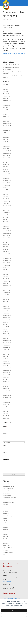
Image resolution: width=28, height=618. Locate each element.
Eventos (5, 522)
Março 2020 (6, 251)
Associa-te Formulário (8, 502)
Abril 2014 (5, 413)
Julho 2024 (5, 135)
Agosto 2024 (6, 132)
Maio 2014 (5, 411)
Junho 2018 (6, 299)
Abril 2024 (5, 141)
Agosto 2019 (6, 267)
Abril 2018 (5, 304)
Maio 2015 (5, 384)
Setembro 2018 (6, 292)
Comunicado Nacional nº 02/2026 (11, 67)
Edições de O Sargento (8, 516)
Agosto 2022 (6, 187)
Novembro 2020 (7, 233)
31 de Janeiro (6, 484)
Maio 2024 (5, 139)
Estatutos (5, 518)
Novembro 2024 (7, 125)
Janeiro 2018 (6, 310)
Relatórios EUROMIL (8, 552)
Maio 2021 (5, 221)
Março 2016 (6, 361)
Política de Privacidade (8, 547)
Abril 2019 (5, 276)
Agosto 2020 (6, 240)
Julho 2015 (5, 379)
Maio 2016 (5, 356)
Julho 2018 (5, 297)
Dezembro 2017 (7, 313)
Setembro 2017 (6, 320)
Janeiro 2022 (6, 203)
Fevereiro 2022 (6, 201)
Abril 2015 (5, 386)
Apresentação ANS (7, 495)
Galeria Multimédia (7, 525)
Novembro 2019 (7, 260)
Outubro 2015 (6, 372)
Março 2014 (6, 415)
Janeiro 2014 (6, 418)
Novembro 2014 (7, 397)
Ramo (5, 440)
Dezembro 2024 (7, 123)
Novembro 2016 (7, 342)
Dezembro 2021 (7, 205)
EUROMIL (5, 520)
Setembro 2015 (6, 374)
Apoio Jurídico (6, 490)
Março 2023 (6, 171)
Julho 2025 (5, 107)
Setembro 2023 (6, 157)
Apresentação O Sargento (9, 497)
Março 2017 (6, 333)
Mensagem (6, 459)
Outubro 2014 (6, 400)
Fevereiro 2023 (6, 173)
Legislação (5, 534)
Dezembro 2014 (7, 395)
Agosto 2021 (6, 215)
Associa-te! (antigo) (7, 506)
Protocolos (5, 550)
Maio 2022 (5, 194)
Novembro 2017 (7, 315)
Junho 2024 (6, 137)
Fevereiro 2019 (6, 281)
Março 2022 (6, 199)
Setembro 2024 (6, 130)
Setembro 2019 (6, 265)
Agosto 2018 (6, 294)
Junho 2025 (6, 109)
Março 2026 (6, 93)
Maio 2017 (5, 329)
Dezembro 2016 (7, 340)
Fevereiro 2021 (6, 226)
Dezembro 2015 (7, 368)
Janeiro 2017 (6, 338)
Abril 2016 (5, 358)
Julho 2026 (5, 84)
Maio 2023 (5, 166)
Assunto (5, 452)
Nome (5, 426)
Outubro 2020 (6, 235)
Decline (14, 615)
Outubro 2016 (6, 345)
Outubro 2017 (6, 317)
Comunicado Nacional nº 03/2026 (11, 64)
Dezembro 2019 (7, 258)
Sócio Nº (5, 433)
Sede (4, 554)
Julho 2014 (5, 406)
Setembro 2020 (6, 237)
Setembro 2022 (6, 185)
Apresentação (6, 493)
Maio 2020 (5, 246)
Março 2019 (6, 278)
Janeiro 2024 (6, 148)
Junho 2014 (6, 409)
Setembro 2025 (6, 105)
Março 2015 (6, 388)
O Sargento (5, 543)
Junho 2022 (6, 192)
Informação (5, 529)
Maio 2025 (5, 112)
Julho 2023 (5, 162)
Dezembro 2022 (7, 178)
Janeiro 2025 (6, 121)
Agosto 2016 (6, 349)
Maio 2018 (5, 301)
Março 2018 (6, 306)
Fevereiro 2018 (6, 308)
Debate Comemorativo (8, 69)
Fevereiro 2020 (6, 253)
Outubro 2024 (6, 128)
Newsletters (6, 538)
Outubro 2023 (6, 155)
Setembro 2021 (6, 212)
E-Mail (5, 445)
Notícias (12, 19)
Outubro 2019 (6, 262)
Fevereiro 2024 (6, 146)
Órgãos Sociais (6, 545)
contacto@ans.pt (7, 581)
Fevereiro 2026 (6, 96)
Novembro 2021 (7, 208)
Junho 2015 (6, 381)
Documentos (6, 513)
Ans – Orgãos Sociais (8, 488)
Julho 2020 (5, 242)
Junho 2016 (6, 354)
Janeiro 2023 (6, 176)
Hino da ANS (6, 527)
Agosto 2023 (6, 160)
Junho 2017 (6, 326)
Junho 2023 (6, 164)
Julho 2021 (5, 217)
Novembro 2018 (7, 288)
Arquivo (5, 500)
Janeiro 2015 (6, 393)
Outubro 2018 (6, 290)
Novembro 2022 (7, 180)
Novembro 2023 (7, 153)
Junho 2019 (6, 272)
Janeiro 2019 (6, 283)
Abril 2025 (5, 114)
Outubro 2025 (6, 103)
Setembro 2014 (6, 402)
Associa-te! (5, 504)
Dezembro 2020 (7, 231)
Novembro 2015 (7, 370)
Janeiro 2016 (6, 365)
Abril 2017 (5, 331)
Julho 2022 (5, 189)
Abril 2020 (5, 249)
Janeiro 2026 (6, 98)
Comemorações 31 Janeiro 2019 (11, 509)
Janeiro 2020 (6, 256)
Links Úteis (5, 536)
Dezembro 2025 (7, 100)
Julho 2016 (5, 352)
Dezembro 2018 (7, 285)
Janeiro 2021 (6, 228)
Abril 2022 (5, 196)
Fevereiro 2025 (6, 119)
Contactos (5, 511)
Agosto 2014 (6, 404)
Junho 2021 (6, 219)
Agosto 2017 (6, 322)
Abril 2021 (5, 224)
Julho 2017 (5, 324)
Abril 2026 (5, 91)
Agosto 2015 (6, 377)
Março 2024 (6, 144)
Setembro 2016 (6, 347)
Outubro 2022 (6, 182)
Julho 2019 (5, 269)
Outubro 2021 (6, 210)
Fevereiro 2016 (6, 363)
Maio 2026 (5, 89)
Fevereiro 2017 (6, 336)
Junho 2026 (6, 87)
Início (4, 531)
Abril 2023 (5, 169)
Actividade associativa (8, 486)
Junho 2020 (6, 244)
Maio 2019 (5, 274)
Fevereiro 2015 (6, 390)
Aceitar (14, 610)
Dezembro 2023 (7, 150)
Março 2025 (6, 116)
